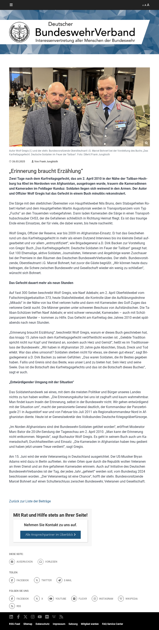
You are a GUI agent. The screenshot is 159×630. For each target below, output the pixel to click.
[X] (25, 617)
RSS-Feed (14, 624)
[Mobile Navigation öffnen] (11, 5)
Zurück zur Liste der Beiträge (30, 501)
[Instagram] (33, 617)
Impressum (59, 624)
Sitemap (27, 624)
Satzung (73, 624)
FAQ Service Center (112, 624)
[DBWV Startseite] (79, 32)
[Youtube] (40, 617)
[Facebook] (18, 617)
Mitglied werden (90, 624)
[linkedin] (11, 617)
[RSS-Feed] (61, 617)
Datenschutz (42, 624)
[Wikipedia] (54, 617)
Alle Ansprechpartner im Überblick (49, 534)
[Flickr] (47, 617)
